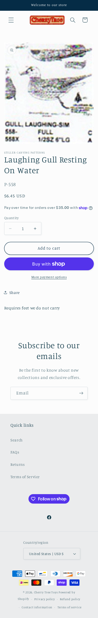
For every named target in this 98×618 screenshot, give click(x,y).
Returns (17, 464)
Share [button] (14, 292)
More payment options (49, 277)
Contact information (37, 607)
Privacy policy (44, 599)
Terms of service (69, 607)
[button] (11, 20)
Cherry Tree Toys (46, 592)
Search (16, 440)
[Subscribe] (81, 393)
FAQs (14, 452)
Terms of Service (25, 476)
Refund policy (70, 599)
